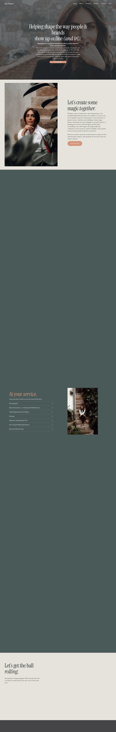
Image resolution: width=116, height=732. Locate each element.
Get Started (58, 62)
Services (96, 3)
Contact (103, 3)
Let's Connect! (74, 143)
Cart (109, 3)
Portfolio (88, 3)
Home (75, 3)
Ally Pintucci (9, 3)
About (81, 3)
